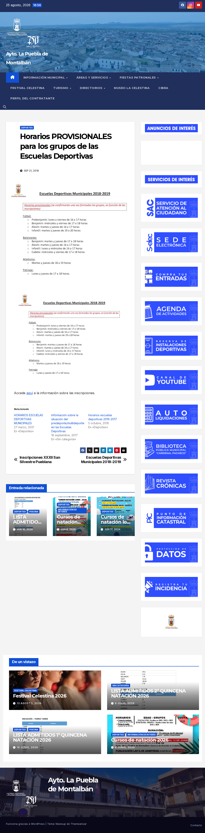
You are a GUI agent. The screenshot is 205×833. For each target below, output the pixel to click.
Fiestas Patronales (138, 77)
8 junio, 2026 (125, 747)
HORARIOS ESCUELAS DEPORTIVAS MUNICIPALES (28, 419)
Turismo (61, 88)
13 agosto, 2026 (29, 703)
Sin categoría (120, 685)
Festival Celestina (27, 88)
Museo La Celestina (132, 88)
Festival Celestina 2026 (39, 696)
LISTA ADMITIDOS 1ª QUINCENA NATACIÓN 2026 (50, 737)
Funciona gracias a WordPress (25, 823)
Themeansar (79, 823)
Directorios (91, 88)
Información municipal (44, 77)
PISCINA (33, 511)
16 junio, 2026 (27, 747)
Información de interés (67, 510)
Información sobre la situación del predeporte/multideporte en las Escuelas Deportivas (67, 423)
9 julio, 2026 (125, 703)
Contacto (196, 825)
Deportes (27, 127)
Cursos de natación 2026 (68, 522)
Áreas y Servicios (92, 77)
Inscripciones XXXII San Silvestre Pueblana (40, 459)
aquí (29, 393)
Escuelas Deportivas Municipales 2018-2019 (101, 459)
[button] (4, 107)
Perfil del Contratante (32, 98)
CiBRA (163, 88)
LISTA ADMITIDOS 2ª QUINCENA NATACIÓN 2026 (148, 693)
